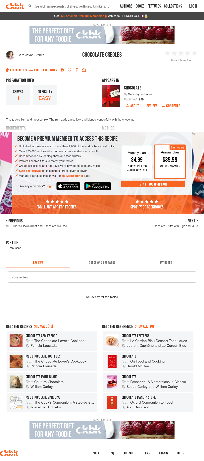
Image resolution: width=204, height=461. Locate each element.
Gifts (180, 453)
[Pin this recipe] (76, 70)
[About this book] (111, 87)
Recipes (152, 105)
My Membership (72, 176)
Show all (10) (43, 326)
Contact (128, 453)
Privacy (163, 453)
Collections (173, 6)
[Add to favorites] (69, 70)
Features (154, 6)
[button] (30, 6)
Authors (126, 6)
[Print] (62, 70)
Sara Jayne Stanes (31, 55)
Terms (146, 453)
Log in (50, 186)
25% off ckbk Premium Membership (83, 16)
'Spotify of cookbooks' (146, 207)
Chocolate (132, 88)
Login (193, 6)
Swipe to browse (30, 171)
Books (139, 6)
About (134, 105)
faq (112, 453)
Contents (173, 105)
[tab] (38, 262)
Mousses (15, 248)
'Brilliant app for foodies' (57, 207)
